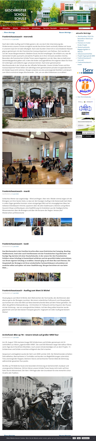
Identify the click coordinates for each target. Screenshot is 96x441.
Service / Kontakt (50, 28)
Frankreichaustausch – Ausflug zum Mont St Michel (26, 290)
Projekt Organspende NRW (86, 56)
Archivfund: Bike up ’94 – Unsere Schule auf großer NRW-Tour (30, 334)
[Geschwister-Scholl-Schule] (48, 13)
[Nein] (94, 438)
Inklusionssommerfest (85, 54)
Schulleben (36, 28)
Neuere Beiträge (66, 32)
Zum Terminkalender (84, 97)
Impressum (64, 28)
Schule (15, 28)
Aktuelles (6, 28)
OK (74, 438)
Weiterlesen (85, 438)
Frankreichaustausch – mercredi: (17, 36)
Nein (79, 438)
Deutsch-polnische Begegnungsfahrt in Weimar (84, 49)
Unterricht (25, 28)
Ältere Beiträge (8, 32)
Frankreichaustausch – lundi (15, 243)
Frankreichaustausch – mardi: (16, 191)
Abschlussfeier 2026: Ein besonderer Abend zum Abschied (85, 38)
